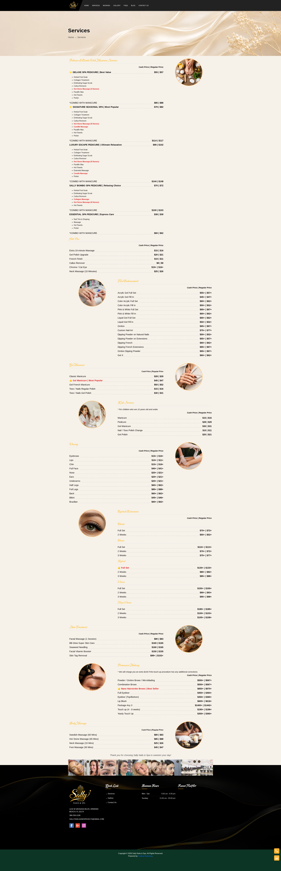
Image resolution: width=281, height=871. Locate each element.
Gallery (116, 5)
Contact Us (144, 5)
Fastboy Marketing (145, 856)
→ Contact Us (111, 802)
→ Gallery (109, 798)
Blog (133, 5)
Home (86, 5)
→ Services (110, 794)
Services (96, 5)
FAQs (126, 5)
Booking (106, 5)
